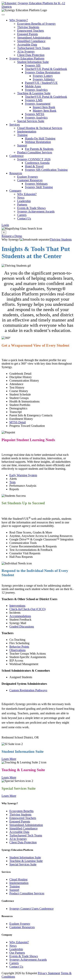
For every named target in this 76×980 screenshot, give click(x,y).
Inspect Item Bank (44, 107)
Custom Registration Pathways (28, 690)
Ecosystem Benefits (21, 811)
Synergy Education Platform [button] (26, 58)
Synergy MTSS (34, 114)
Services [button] (14, 124)
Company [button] (15, 190)
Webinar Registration (38, 142)
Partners (22, 204)
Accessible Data (27, 44)
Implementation (26, 131)
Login (5, 225)
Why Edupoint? (27, 194)
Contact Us (24, 218)
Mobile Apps (33, 86)
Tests (12, 482)
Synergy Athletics (44, 79)
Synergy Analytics (36, 89)
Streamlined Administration (34, 37)
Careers (22, 215)
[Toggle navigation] (3, 14)
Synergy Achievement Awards (36, 211)
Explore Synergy (27, 176)
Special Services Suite (30, 121)
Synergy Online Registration (42, 72)
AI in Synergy (26, 51)
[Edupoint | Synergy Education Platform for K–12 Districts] (38, 6)
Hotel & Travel (34, 166)
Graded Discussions (21, 626)
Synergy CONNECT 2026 (33, 159)
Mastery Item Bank (44, 110)
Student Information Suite (33, 62)
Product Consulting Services (34, 152)
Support (22, 145)
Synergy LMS (33, 100)
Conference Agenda (37, 162)
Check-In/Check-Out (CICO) (27, 609)
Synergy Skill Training (39, 187)
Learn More (9, 759)
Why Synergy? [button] (18, 20)
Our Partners (17, 952)
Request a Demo (12, 236)
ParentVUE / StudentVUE (41, 82)
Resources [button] (15, 173)
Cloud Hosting (18, 879)
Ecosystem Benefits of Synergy (36, 23)
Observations (17, 650)
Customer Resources (29, 180)
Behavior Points (19, 646)
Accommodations (20, 616)
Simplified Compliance (31, 41)
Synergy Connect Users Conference (31, 908)
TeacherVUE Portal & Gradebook (46, 69)
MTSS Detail (17, 422)
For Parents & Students (39, 149)
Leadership (24, 201)
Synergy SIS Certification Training (46, 169)
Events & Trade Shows (31, 208)
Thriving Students (28, 27)
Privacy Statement (49, 973)
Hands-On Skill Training (40, 138)
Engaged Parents (27, 34)
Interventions (17, 605)
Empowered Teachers (30, 30)
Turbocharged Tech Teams (33, 48)
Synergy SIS (33, 65)
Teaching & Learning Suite (33, 93)
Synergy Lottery (43, 75)
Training (22, 135)
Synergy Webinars (36, 183)
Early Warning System (23, 475)
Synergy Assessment (37, 103)
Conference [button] (16, 155)
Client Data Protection (30, 55)
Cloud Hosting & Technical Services (39, 128)
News (20, 197)
